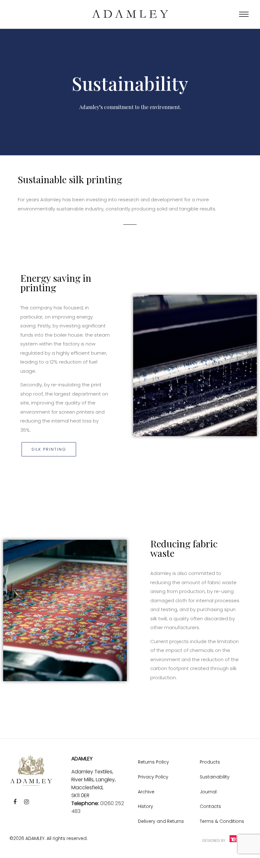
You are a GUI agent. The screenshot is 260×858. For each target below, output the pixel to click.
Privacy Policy (153, 777)
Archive (146, 792)
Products (210, 762)
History (145, 806)
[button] (49, 449)
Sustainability (215, 777)
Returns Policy (153, 762)
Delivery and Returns (161, 821)
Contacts (210, 806)
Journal (208, 792)
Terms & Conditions (222, 821)
